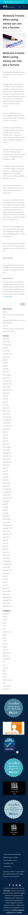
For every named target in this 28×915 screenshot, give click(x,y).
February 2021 (7, 483)
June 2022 (5, 435)
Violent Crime (6, 689)
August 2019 (6, 537)
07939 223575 (8, 1)
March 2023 (6, 408)
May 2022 (5, 438)
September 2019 (7, 534)
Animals (5, 620)
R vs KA (5, 326)
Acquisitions (6, 614)
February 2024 (7, 375)
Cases (4, 623)
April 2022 (5, 441)
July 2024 (5, 360)
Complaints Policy (8, 863)
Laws (4, 665)
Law (20, 31)
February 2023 (7, 411)
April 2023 (5, 405)
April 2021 (5, 477)
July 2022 (5, 432)
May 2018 (5, 582)
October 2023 (6, 387)
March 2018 (6, 588)
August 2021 (6, 465)
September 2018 (7, 570)
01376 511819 (19, 1)
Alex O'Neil (7, 891)
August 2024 (6, 357)
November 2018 (7, 564)
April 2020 (5, 513)
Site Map (19, 912)
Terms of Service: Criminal (11, 857)
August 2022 (6, 429)
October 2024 (6, 351)
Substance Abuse (7, 680)
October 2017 (6, 603)
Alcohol (5, 617)
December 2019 (7, 525)
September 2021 (7, 462)
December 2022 (7, 417)
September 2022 (7, 426)
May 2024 (5, 366)
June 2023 (5, 399)
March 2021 (6, 480)
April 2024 (5, 369)
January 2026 (6, 342)
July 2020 (5, 504)
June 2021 (5, 471)
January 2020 (6, 522)
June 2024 (5, 363)
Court (4, 626)
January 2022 (6, 450)
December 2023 (7, 381)
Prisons (5, 677)
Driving (5, 635)
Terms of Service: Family (10, 860)
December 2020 (7, 489)
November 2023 (7, 384)
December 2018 (7, 561)
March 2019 (6, 552)
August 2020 (6, 501)
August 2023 (6, 393)
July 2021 (5, 468)
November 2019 (7, 528)
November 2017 (7, 600)
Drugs (4, 638)
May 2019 (5, 546)
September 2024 (7, 354)
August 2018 (6, 573)
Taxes (4, 683)
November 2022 (7, 420)
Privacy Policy (7, 866)
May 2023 (5, 402)
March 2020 (6, 516)
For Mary (5, 312)
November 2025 (7, 345)
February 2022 (7, 447)
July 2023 (5, 396)
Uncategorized (7, 686)
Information (6, 656)
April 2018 (5, 585)
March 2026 (6, 339)
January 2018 (6, 594)
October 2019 (6, 531)
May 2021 (5, 474)
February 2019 (7, 555)
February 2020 (7, 519)
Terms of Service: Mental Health (12, 854)
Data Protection (7, 632)
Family (4, 641)
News (4, 671)
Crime (4, 629)
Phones (5, 674)
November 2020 (7, 492)
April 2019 (5, 549)
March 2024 (6, 372)
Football (5, 647)
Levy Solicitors (7, 31)
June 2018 (5, 579)
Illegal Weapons (7, 653)
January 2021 (6, 486)
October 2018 (6, 567)
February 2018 (7, 591)
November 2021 (7, 456)
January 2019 (6, 558)
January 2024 (6, 378)
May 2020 (5, 510)
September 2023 (7, 390)
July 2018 (5, 576)
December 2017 (7, 597)
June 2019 (5, 543)
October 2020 (6, 495)
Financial (5, 644)
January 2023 (6, 414)
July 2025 (5, 348)
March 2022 (6, 444)
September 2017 (7, 606)
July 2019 (5, 540)
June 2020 (5, 507)
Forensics (5, 650)
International (6, 659)
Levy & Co (5, 668)
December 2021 (7, 453)
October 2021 (6, 459)
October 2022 (6, 423)
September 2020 (7, 498)
